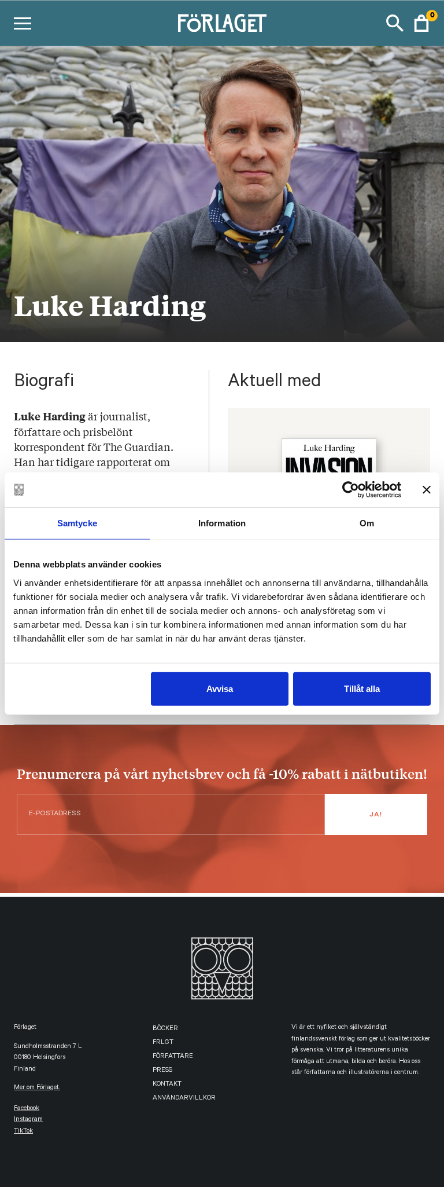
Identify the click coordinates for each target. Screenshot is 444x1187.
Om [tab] (367, 523)
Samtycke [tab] (77, 523)
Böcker (165, 1029)
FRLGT (163, 1043)
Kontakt (167, 1085)
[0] (421, 23)
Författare (173, 1057)
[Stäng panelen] (427, 490)
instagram (28, 1120)
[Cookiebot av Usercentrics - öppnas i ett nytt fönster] (350, 490)
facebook (26, 1109)
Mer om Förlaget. (37, 1088)
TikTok (23, 1131)
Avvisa (219, 688)
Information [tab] (222, 523)
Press (162, 1071)
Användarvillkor (184, 1098)
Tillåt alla (362, 688)
